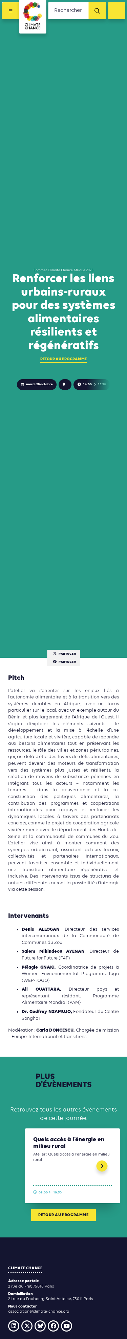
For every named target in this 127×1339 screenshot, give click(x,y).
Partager (67, 654)
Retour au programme (63, 359)
